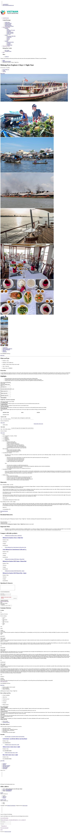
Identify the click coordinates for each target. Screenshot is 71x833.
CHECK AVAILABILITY (7, 348)
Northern (6, 28)
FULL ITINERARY (6, 349)
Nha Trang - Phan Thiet (11, 36)
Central (6, 35)
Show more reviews (3, 681)
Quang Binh (9, 37)
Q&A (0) (4, 350)
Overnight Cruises (8, 51)
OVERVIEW (5, 347)
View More (2, 760)
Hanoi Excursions (10, 32)
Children (1, 391)
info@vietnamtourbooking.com (8, 5)
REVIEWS (5, 351)
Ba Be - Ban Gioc (10, 33)
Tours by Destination (6, 27)
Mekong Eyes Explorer (7, 61)
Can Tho (4, 71)
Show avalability (3, 397)
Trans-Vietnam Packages (9, 26)
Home (4, 60)
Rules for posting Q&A (4, 601)
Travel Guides (5, 767)
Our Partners (5, 768)
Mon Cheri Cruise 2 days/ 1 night (10, 754)
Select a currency (3, 800)
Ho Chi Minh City (6, 69)
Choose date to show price (38, 423)
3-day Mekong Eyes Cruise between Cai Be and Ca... (15, 549)
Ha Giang (9, 34)
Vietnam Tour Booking (11, 805)
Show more (3, 422)
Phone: (7, 789)
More (4, 52)
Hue (8, 40)
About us (4, 764)
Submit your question (4, 600)
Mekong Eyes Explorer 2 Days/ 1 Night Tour (13, 537)
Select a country (3, 793)
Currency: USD (3, 799)
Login (1, 829)
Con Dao (8, 44)
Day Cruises (7, 50)
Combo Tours (7, 22)
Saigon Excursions (10, 42)
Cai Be (4, 70)
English (1, 792)
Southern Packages (8, 25)
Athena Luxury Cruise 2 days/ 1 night (11, 746)
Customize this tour (6, 722)
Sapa (8, 29)
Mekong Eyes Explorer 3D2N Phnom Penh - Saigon (14, 573)
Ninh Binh (9, 31)
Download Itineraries (4, 511)
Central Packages (8, 24)
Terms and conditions (6, 765)
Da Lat (8, 39)
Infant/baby (2, 395)
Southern (6, 41)
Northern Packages (8, 23)
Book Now (2, 355)
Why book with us (6, 766)
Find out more (24, 805)
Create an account (7, 831)
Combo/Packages (6, 17)
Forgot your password (4, 827)
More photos (2, 73)
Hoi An (8, 38)
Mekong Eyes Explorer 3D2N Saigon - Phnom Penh (14, 561)
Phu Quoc (9, 43)
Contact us (7, 56)
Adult (1, 386)
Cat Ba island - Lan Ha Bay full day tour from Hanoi (15, 738)
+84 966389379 (5, 4)
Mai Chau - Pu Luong (11, 30)
